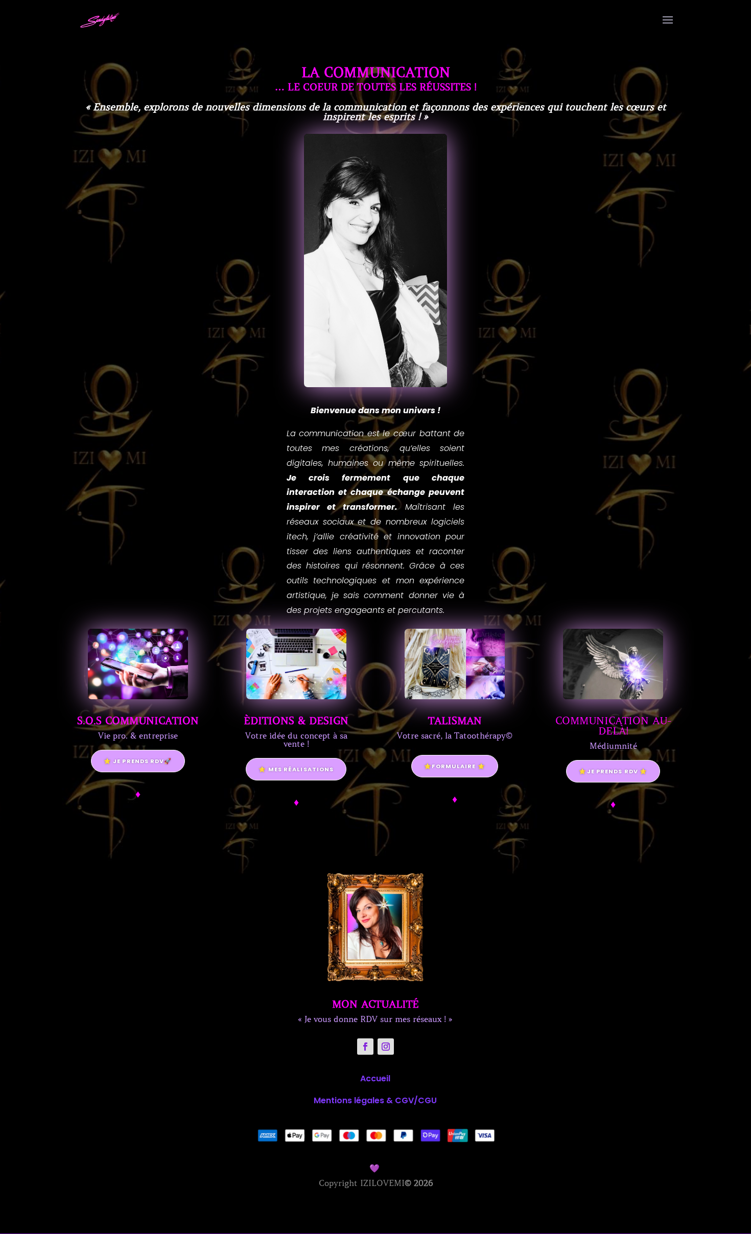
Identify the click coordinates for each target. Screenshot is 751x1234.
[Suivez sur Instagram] (386, 1046)
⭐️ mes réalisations (296, 769)
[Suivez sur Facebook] (365, 1046)
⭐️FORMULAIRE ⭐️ (454, 766)
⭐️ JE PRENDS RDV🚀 (138, 761)
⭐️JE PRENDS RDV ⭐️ (613, 771)
